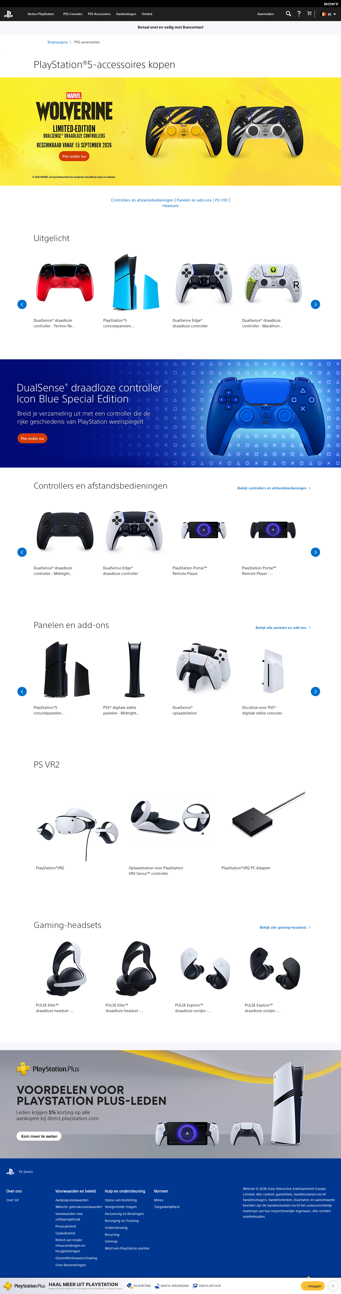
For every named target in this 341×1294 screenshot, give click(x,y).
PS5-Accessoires (99, 14)
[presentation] (22, 304)
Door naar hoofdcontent (27, 3)
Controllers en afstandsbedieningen (142, 200)
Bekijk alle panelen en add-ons (281, 627)
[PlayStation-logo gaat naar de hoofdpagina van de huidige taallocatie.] (8, 14)
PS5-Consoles (72, 14)
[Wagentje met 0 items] (309, 14)
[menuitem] (326, 14)
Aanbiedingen (126, 14)
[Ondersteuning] (299, 14)
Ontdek (147, 14)
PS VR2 (221, 200)
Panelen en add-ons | (195, 200)
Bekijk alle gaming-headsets (283, 927)
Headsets (170, 205)
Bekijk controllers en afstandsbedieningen (272, 488)
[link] (41, 14)
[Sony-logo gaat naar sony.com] (331, 3)
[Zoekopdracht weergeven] (288, 14)
